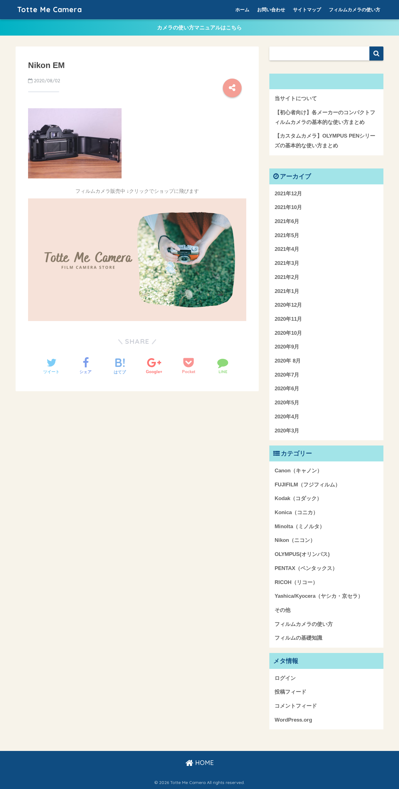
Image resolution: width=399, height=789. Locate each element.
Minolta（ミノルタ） (300, 526)
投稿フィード (290, 692)
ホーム (242, 9)
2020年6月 (287, 389)
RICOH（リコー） (296, 582)
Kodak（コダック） (298, 498)
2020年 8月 (288, 361)
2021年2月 (287, 277)
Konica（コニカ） (296, 512)
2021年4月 (287, 249)
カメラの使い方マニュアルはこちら (199, 28)
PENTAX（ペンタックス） (306, 568)
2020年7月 (287, 375)
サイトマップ (307, 9)
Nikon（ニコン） (295, 540)
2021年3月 (287, 263)
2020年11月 (288, 319)
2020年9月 (287, 347)
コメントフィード (296, 706)
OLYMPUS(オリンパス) (302, 554)
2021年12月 (288, 194)
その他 (283, 610)
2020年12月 (288, 305)
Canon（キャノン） (298, 471)
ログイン (285, 678)
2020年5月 (287, 403)
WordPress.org (293, 720)
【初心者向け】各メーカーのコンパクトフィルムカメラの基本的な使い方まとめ (325, 117)
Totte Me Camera (49, 9)
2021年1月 (287, 291)
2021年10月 (288, 207)
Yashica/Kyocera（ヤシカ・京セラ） (319, 596)
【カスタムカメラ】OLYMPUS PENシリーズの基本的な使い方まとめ (325, 141)
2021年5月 (287, 235)
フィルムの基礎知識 (298, 638)
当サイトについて (296, 98)
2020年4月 (287, 417)
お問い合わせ (271, 9)
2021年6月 (287, 221)
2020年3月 (287, 431)
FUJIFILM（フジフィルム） (307, 485)
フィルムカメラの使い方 (354, 9)
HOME (203, 763)
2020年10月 (288, 333)
